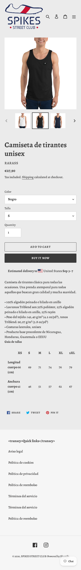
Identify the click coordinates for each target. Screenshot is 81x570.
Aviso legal (15, 451)
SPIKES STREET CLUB (34, 556)
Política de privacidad (23, 474)
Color (8, 192)
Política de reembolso (22, 485)
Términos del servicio (22, 496)
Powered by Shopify (58, 556)
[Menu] (74, 16)
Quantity (10, 225)
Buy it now (40, 258)
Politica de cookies (20, 462)
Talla (8, 208)
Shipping (28, 177)
